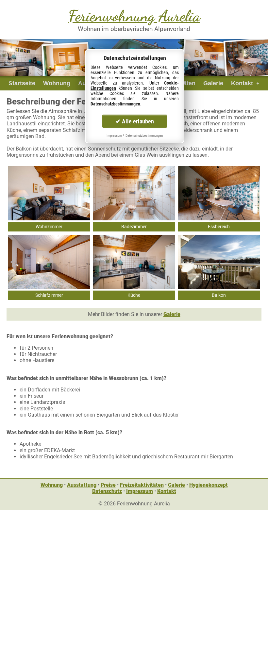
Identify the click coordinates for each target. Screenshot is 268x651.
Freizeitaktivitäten (142, 485)
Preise (108, 485)
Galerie (213, 83)
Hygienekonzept (208, 485)
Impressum (139, 491)
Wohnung (56, 83)
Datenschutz (107, 491)
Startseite (21, 83)
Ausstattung (81, 485)
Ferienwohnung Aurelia (134, 16)
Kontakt (242, 83)
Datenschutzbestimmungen (115, 103)
